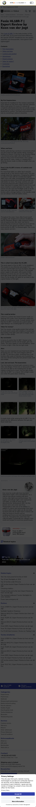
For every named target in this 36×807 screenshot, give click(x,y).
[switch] (32, 3)
